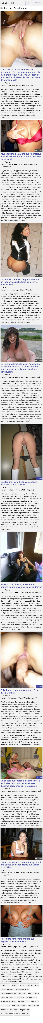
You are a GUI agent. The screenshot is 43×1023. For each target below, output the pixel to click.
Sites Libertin (6, 1006)
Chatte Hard (22, 993)
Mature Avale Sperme (8, 1001)
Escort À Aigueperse (8, 993)
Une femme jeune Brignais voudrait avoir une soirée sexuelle (19, 483)
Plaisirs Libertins (7, 989)
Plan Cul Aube (33, 993)
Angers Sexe (25, 1010)
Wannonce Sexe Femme (9, 1010)
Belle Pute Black (7, 1014)
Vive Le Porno (7, 3)
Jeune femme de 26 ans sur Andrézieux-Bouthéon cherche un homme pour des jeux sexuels (21, 156)
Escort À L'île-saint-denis (29, 985)
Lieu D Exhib (5, 985)
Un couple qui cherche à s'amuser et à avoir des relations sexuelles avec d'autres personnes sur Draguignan (20, 783)
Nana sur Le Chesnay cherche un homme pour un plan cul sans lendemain (21, 585)
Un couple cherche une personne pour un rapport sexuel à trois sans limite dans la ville (20, 282)
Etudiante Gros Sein (22, 989)
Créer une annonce (34, 3)
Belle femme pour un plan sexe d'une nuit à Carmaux (20, 691)
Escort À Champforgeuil (9, 997)
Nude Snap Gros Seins (28, 997)
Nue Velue (35, 1001)
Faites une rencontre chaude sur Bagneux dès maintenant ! (17, 940)
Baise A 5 (15, 985)
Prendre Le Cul (23, 1001)
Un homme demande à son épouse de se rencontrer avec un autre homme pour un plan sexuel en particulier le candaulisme (20, 368)
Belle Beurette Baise (22, 1014)
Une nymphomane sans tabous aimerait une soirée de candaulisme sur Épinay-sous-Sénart (21, 865)
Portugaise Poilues (19, 1006)
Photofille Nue (33, 1006)
